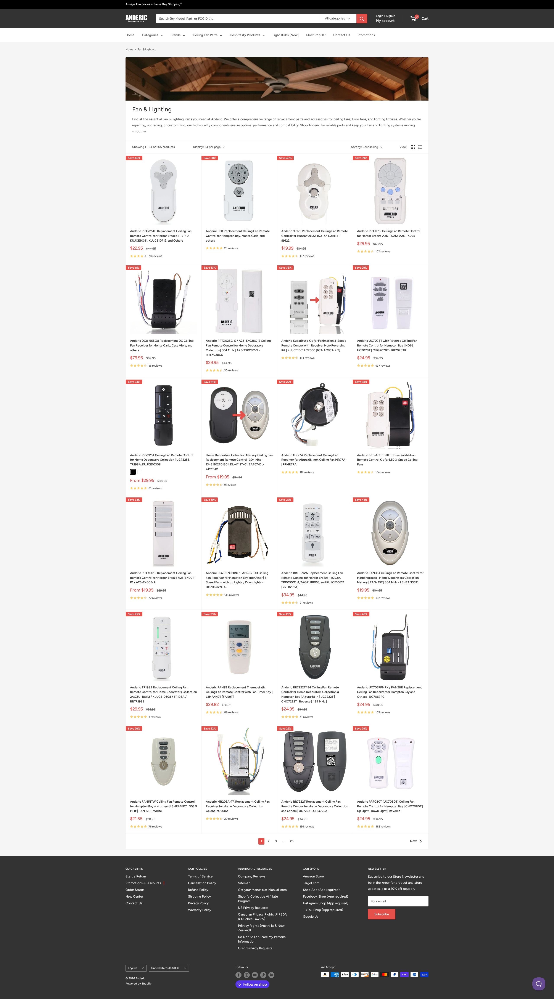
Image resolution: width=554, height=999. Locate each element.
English (132, 968)
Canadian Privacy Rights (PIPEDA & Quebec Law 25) (262, 916)
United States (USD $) (165, 968)
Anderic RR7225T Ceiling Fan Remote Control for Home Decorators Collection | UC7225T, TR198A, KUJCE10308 (161, 459)
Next (413, 841)
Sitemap (244, 883)
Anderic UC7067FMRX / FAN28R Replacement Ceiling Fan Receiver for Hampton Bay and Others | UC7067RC (389, 692)
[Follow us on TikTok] (263, 975)
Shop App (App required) (321, 890)
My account (385, 21)
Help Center (134, 896)
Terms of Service (200, 876)
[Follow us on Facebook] (238, 975)
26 (291, 841)
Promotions (366, 35)
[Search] (361, 18)
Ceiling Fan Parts (205, 35)
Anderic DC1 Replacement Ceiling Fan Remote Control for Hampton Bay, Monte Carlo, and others (238, 235)
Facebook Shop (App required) (325, 896)
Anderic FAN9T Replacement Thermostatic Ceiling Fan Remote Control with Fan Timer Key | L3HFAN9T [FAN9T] (239, 692)
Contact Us (341, 35)
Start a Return (136, 876)
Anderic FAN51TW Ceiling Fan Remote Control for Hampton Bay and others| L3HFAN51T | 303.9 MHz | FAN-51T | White (163, 806)
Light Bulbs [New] (285, 35)
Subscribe (381, 914)
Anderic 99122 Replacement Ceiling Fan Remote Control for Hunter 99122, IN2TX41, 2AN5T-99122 (314, 235)
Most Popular (316, 35)
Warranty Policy (199, 910)
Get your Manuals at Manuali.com (262, 890)
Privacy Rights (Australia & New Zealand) (261, 928)
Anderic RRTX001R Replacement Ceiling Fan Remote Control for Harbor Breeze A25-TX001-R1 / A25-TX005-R (162, 577)
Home (130, 35)
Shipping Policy (199, 896)
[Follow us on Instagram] (247, 975)
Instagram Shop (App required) (325, 903)
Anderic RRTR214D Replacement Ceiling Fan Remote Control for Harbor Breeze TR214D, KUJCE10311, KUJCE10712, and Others (161, 235)
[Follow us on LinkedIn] (271, 975)
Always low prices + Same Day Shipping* (154, 4)
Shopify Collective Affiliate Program (258, 899)
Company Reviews (251, 876)
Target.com (311, 883)
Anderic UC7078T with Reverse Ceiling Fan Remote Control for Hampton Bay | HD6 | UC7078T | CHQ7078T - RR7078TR (387, 345)
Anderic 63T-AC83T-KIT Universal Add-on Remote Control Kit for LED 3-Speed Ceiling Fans (387, 459)
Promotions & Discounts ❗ (146, 883)
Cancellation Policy (202, 883)
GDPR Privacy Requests (255, 948)
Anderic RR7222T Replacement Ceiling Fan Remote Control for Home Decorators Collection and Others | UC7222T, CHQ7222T (314, 806)
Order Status (135, 890)
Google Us (310, 917)
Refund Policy (198, 890)
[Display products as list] (420, 147)
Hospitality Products (245, 35)
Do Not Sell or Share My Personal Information (262, 939)
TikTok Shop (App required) (323, 910)
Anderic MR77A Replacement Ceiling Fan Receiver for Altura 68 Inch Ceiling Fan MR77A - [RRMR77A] (314, 459)
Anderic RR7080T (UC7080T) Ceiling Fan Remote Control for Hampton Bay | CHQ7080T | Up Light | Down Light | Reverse (390, 806)
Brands (175, 35)
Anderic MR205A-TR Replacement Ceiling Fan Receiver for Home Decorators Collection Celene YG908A (238, 806)
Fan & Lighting (147, 49)
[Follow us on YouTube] (255, 975)
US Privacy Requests (253, 908)
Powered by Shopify (138, 983)
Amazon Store (313, 876)
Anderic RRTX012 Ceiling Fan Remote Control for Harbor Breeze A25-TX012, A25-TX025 (388, 233)
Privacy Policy (198, 903)
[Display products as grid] (413, 147)
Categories (150, 35)
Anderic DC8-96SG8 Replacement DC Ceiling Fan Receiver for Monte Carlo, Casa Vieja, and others (161, 345)
